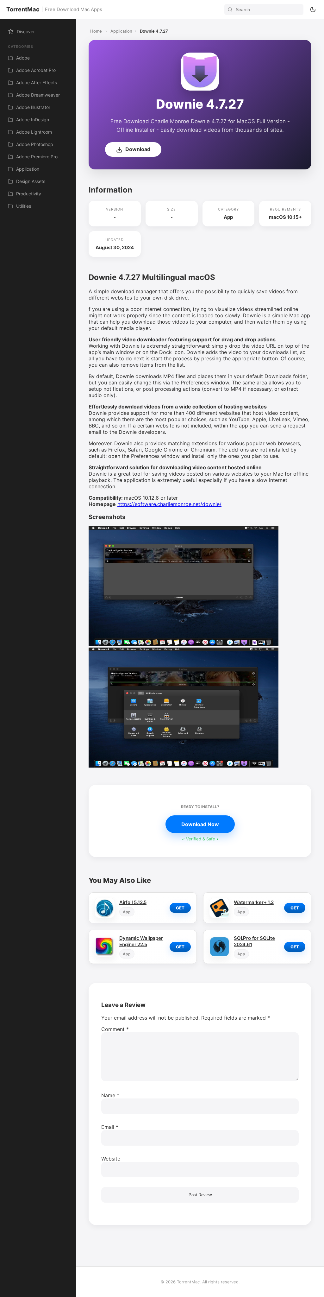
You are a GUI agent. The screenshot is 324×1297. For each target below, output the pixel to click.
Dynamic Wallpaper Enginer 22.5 (141, 941)
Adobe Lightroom (34, 132)
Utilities (23, 206)
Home (96, 31)
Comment (115, 1029)
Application (27, 169)
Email (109, 1127)
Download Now (200, 824)
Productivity (28, 193)
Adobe (23, 57)
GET (180, 907)
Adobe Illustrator (33, 107)
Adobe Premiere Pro (37, 156)
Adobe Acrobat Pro (36, 70)
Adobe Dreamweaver (38, 95)
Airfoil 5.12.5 (132, 902)
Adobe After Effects (36, 82)
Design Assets (30, 181)
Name (110, 1095)
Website (110, 1158)
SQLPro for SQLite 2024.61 (254, 941)
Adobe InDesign (32, 119)
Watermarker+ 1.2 (254, 902)
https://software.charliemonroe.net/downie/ (169, 504)
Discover (26, 31)
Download (137, 149)
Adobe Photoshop (34, 144)
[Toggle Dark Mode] (313, 9)
